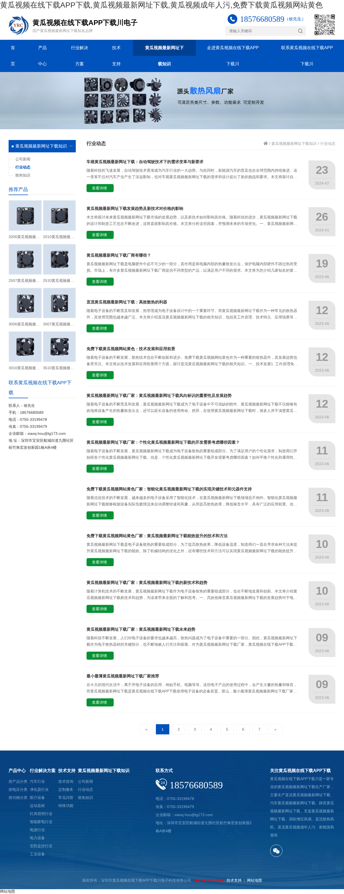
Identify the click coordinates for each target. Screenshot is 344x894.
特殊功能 (65, 805)
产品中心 (42, 55)
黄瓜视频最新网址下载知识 (164, 55)
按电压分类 (18, 789)
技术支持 (116, 55)
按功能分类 (18, 797)
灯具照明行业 (41, 814)
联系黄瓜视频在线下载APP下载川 (307, 55)
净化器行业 (39, 789)
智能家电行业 (41, 822)
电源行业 (37, 830)
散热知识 (22, 175)
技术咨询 (65, 781)
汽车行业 (37, 781)
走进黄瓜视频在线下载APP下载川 (233, 55)
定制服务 (65, 789)
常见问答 (65, 797)
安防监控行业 (41, 846)
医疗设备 (37, 797)
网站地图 (254, 880)
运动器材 (37, 805)
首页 (13, 55)
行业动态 (327, 143)
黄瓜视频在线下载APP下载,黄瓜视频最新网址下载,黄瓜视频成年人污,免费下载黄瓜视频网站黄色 (161, 5)
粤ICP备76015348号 (209, 880)
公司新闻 (22, 159)
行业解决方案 (79, 55)
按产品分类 (18, 781)
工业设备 (37, 854)
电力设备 (37, 838)
